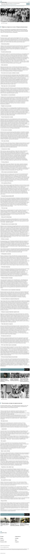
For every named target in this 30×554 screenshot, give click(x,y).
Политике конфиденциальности (12, 4)
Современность (18, 536)
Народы (1, 538)
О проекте (17, 541)
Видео (16, 540)
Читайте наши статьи (14, 369)
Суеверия (16, 538)
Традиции (2, 540)
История (1, 536)
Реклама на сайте (3, 541)
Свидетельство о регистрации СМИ (4, 545)
